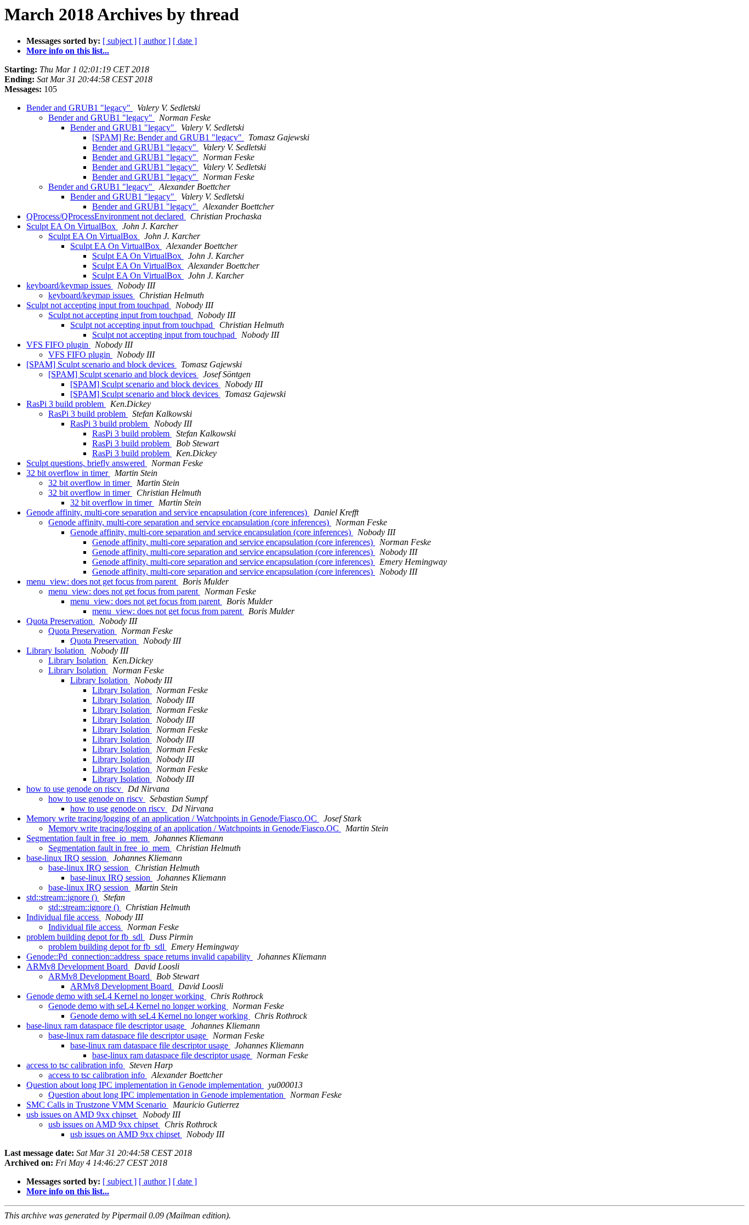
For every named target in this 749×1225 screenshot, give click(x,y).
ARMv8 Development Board (78, 966)
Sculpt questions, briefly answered (86, 463)
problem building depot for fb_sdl (85, 937)
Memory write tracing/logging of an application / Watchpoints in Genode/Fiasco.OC (172, 818)
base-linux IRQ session (67, 858)
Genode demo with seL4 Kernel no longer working (116, 996)
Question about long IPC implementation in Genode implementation (145, 1085)
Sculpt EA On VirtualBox (72, 226)
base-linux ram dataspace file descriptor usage (106, 1025)
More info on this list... (67, 50)
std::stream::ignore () (62, 897)
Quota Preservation (60, 621)
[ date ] (185, 41)
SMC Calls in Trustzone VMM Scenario (97, 1104)
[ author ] (155, 41)
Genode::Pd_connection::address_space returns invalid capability (139, 956)
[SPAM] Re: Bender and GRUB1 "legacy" (168, 137)
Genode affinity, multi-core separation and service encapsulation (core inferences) (167, 512)
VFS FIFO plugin (58, 344)
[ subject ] (120, 41)
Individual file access (63, 917)
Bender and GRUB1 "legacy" (79, 107)
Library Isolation (56, 650)
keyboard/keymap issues (69, 285)
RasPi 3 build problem (66, 404)
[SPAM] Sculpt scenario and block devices (101, 364)
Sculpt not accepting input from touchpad (98, 305)
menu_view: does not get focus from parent (102, 581)
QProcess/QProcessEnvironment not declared (106, 216)
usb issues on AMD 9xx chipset (82, 1114)
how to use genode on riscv (74, 788)
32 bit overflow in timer (68, 473)
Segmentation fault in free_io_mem (88, 838)
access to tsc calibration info (75, 1065)
